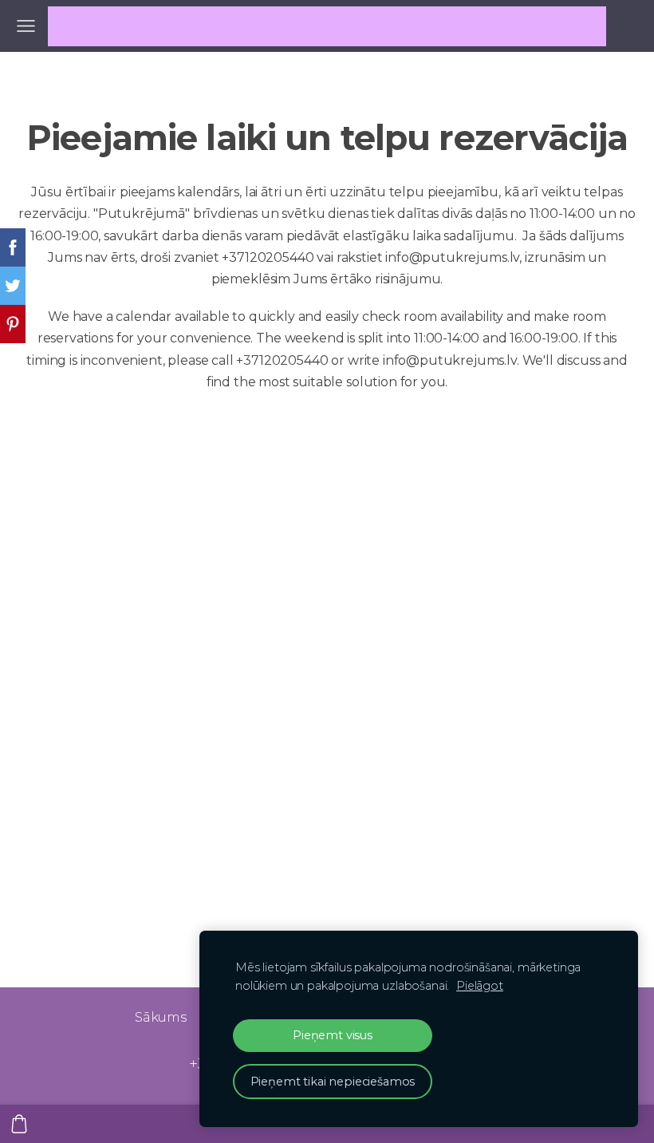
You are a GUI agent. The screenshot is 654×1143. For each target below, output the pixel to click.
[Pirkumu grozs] (19, 1124)
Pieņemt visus (332, 1035)
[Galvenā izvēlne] (26, 26)
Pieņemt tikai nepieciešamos (333, 1081)
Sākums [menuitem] (161, 1017)
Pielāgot (479, 986)
